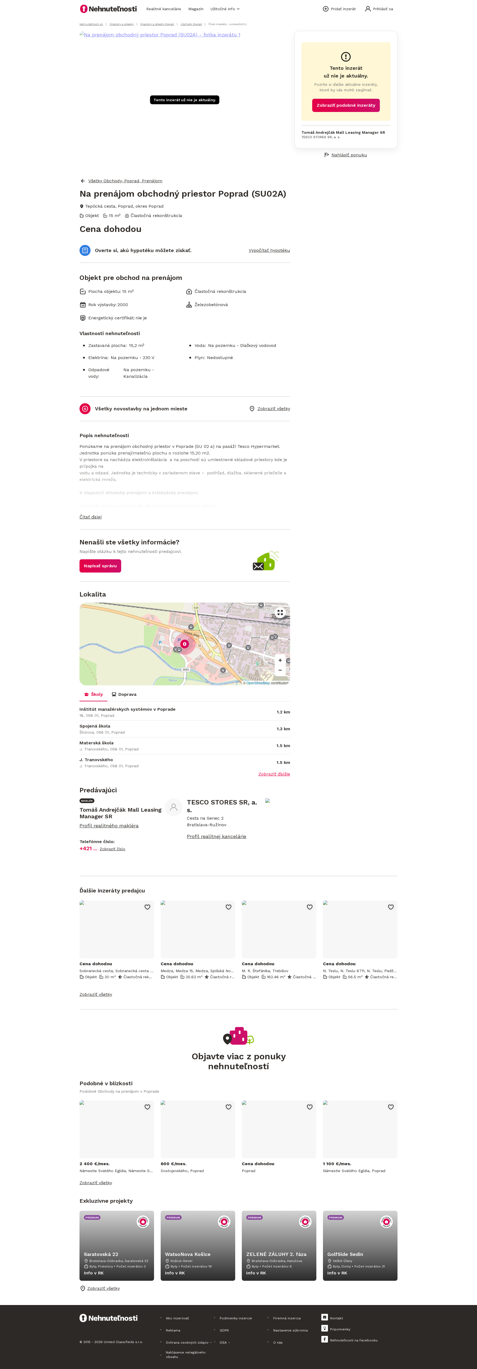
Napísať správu (100, 565)
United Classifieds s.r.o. (123, 1342)
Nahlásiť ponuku (349, 154)
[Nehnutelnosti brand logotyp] (108, 9)
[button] (185, 517)
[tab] (93, 694)
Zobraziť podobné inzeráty (346, 105)
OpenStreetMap (258, 682)
